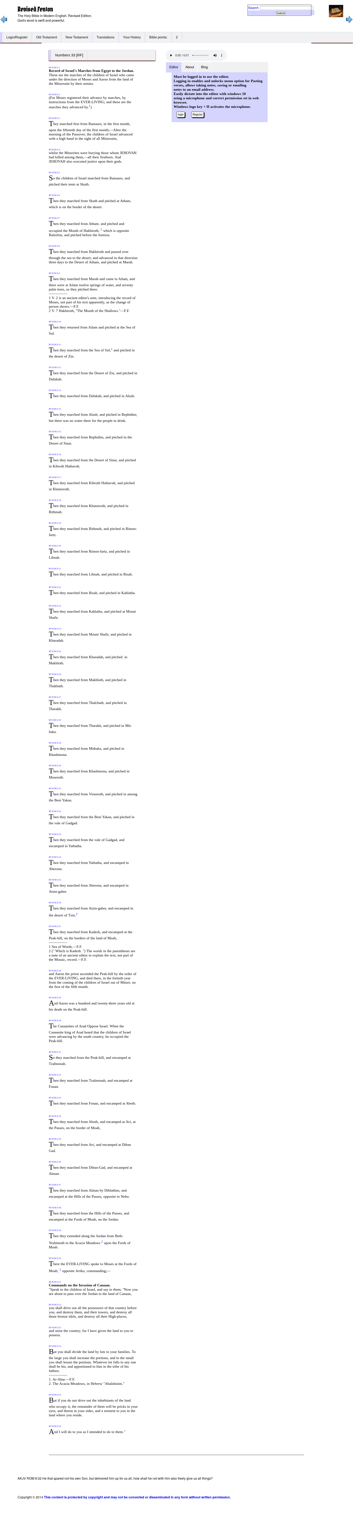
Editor (173, 67)
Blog (204, 67)
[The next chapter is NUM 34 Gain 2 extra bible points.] (349, 22)
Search (253, 7)
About (189, 67)
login (180, 114)
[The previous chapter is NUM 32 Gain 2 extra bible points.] (3, 22)
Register (197, 114)
